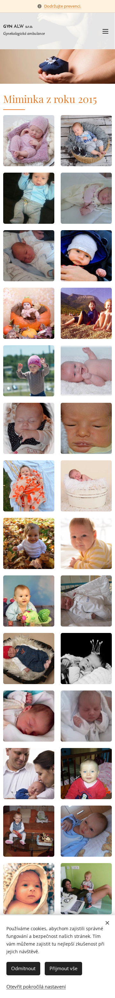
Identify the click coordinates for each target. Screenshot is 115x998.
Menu (105, 31)
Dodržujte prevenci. (62, 6)
